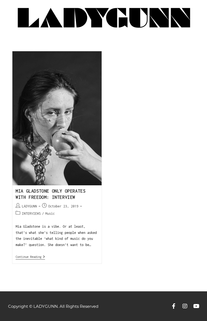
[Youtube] (196, 306)
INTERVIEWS (31, 213)
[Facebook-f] (173, 306)
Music (50, 213)
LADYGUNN (29, 206)
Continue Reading (30, 256)
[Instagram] (185, 306)
